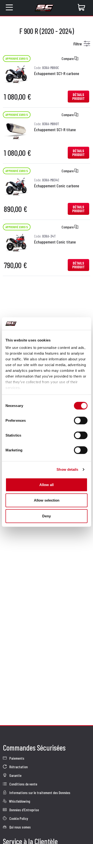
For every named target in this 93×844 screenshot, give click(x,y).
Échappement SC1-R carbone (56, 73)
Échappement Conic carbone (56, 185)
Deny (46, 516)
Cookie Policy (18, 818)
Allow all (46, 484)
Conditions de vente (23, 784)
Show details (67, 469)
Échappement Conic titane (55, 241)
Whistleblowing (19, 801)
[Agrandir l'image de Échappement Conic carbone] (16, 186)
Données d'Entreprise (24, 809)
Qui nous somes (20, 827)
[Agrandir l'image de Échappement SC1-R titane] (16, 129)
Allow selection (46, 500)
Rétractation (18, 766)
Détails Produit (78, 96)
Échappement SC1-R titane (55, 129)
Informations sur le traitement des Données (39, 792)
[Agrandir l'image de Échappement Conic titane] (16, 242)
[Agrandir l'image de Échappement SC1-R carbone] (16, 73)
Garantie (15, 775)
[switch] (81, 420)
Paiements (16, 758)
